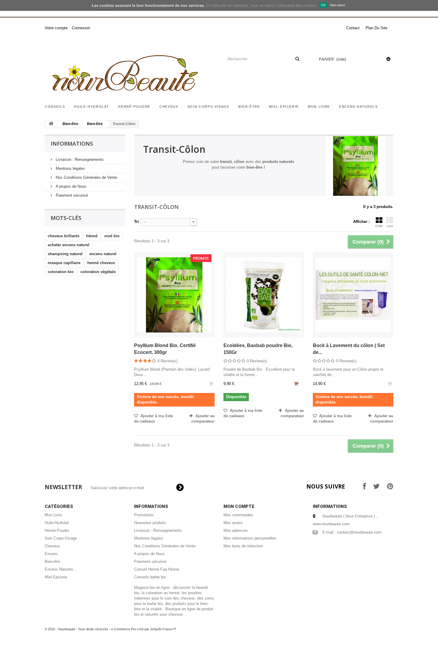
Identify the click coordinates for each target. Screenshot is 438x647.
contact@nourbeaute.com (359, 532)
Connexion (81, 28)
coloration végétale (98, 271)
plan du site (376, 28)
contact (353, 28)
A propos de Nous (70, 186)
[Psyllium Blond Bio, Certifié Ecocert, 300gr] (174, 294)
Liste (389, 226)
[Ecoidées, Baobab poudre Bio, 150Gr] (263, 294)
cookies (107, 5)
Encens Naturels (358, 106)
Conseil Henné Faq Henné (156, 569)
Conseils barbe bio (150, 577)
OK (323, 5)
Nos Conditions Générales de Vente (86, 177)
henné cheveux (101, 263)
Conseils (55, 106)
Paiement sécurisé (71, 195)
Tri (136, 221)
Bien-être (249, 106)
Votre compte (56, 28)
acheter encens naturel (68, 245)
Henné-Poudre (134, 106)
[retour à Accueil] (51, 124)
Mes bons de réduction (243, 546)
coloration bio (61, 271)
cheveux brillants (63, 236)
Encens (51, 554)
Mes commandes (238, 515)
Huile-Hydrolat (91, 106)
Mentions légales (70, 168)
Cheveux (168, 106)
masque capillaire (64, 263)
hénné (91, 236)
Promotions (144, 515)
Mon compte (238, 506)
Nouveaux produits (150, 522)
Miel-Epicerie (284, 106)
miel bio (111, 236)
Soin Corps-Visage (208, 106)
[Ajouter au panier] (297, 384)
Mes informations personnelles (249, 538)
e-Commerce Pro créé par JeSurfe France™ (143, 629)
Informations (72, 143)
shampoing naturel (65, 254)
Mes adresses (235, 530)
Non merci (337, 5)
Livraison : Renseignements (79, 159)
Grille (379, 226)
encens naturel (103, 254)
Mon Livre (319, 106)
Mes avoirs (233, 522)
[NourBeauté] (130, 74)
